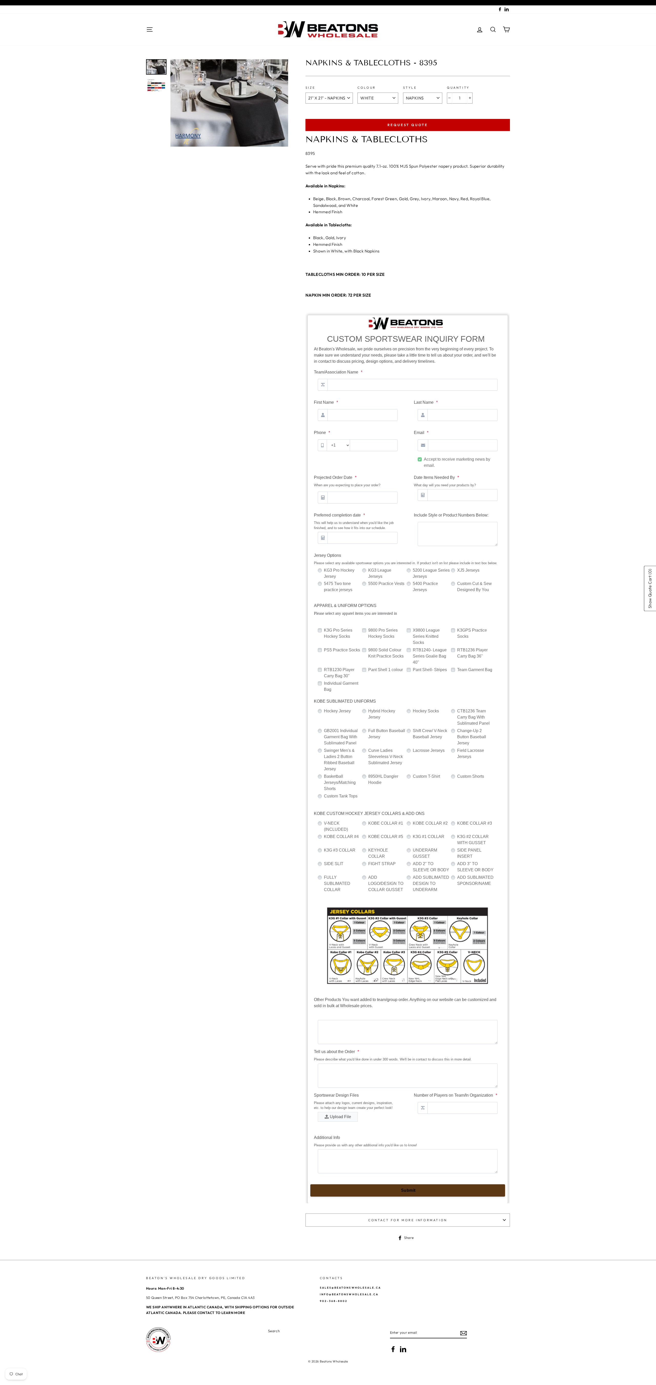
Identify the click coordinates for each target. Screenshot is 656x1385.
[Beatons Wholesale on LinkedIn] (403, 1349)
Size (310, 87)
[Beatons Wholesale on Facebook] (393, 1349)
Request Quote (407, 125)
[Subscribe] (463, 1332)
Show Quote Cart (649, 589)
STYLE (410, 87)
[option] (229, 103)
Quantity (458, 87)
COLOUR (366, 87)
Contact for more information (407, 1220)
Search (274, 1331)
